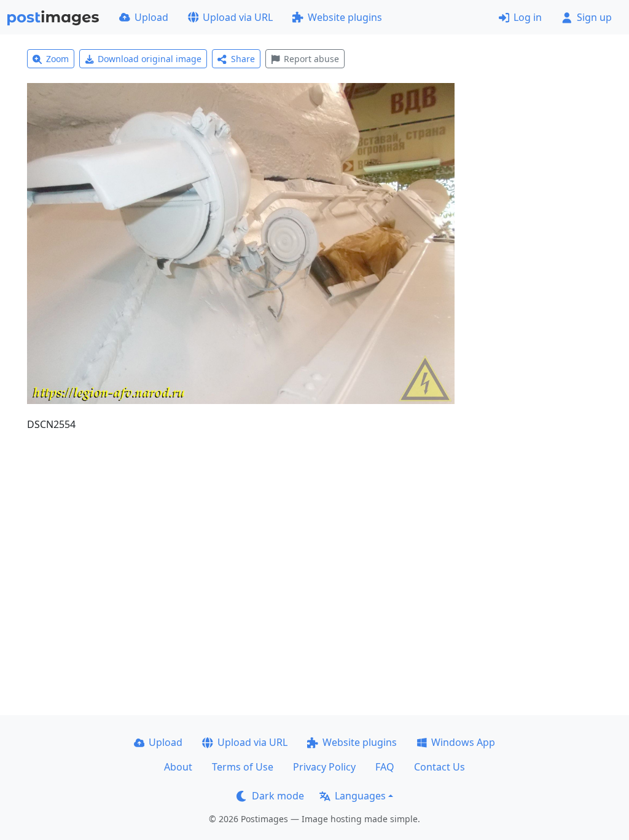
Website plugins (345, 17)
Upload (151, 17)
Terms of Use (242, 767)
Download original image (149, 59)
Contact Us (439, 767)
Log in (528, 17)
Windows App (463, 742)
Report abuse (311, 59)
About (178, 767)
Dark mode (278, 795)
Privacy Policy (324, 767)
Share (243, 59)
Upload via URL (238, 17)
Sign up (594, 17)
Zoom (57, 59)
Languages (360, 795)
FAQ (384, 767)
